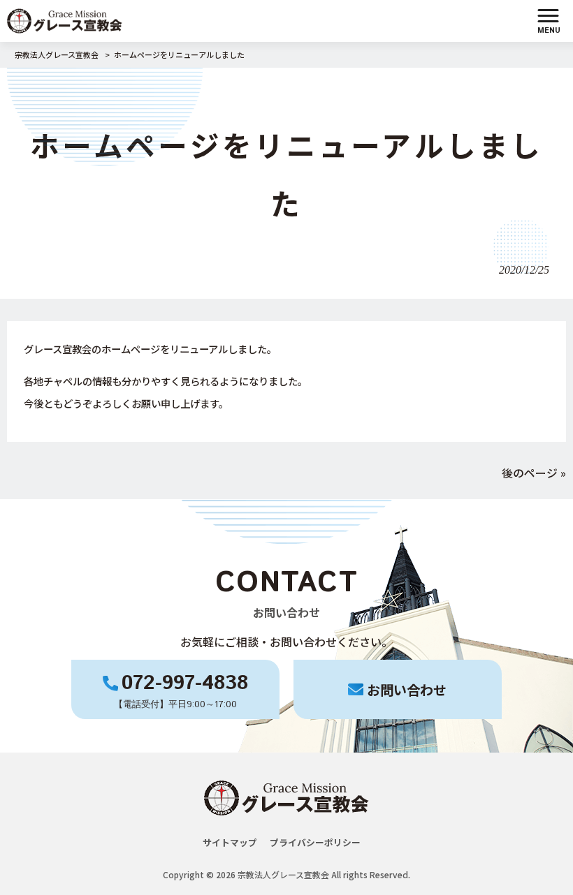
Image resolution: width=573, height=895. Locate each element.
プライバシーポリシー (315, 842)
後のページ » (534, 472)
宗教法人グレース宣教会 (57, 54)
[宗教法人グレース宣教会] (64, 18)
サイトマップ (230, 842)
